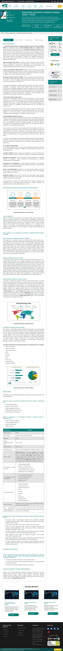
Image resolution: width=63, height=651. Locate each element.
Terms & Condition (22, 628)
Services (5, 634)
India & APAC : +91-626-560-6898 (26, 1)
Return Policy (21, 634)
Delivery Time (52, 91)
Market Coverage (39, 40)
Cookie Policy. (38, 648)
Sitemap (5, 636)
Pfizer (7, 352)
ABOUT (35, 6)
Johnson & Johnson (10, 348)
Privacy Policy (21, 630)
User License (52, 86)
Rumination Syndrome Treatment (32, 49)
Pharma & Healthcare (10, 33)
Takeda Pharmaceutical (11, 350)
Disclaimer (21, 632)
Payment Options (53, 95)
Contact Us (6, 631)
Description (8, 40)
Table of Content (18, 40)
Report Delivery (52, 99)
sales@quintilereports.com (9, 1)
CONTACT (41, 6)
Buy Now (55, 54)
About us (5, 629)
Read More (12, 614)
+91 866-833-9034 (38, 641)
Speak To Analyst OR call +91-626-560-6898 (55, 75)
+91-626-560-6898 (38, 639)
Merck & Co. (8, 359)
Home (2, 33)
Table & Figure (28, 40)
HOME (10, 6)
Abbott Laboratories (10, 346)
